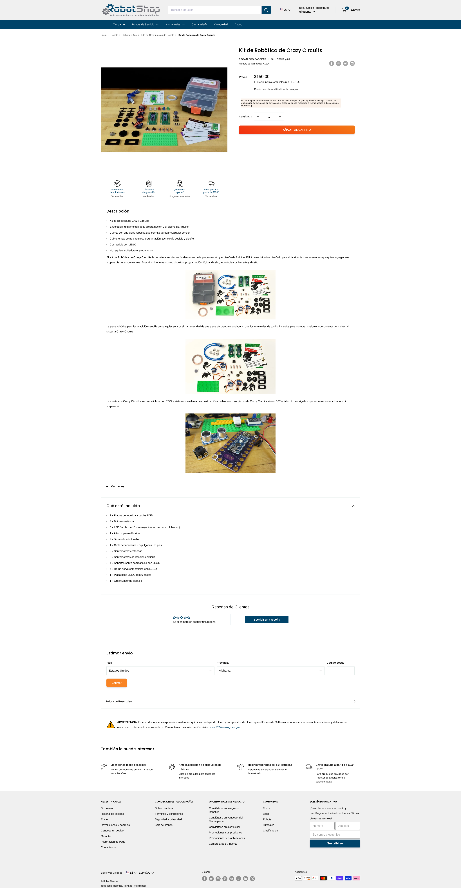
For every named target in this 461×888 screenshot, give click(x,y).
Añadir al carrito (297, 129)
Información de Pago (113, 841)
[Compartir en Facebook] (331, 63)
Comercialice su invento (223, 843)
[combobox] (215, 10)
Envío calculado (263, 89)
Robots (114, 35)
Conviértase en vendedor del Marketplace (226, 819)
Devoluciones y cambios (115, 824)
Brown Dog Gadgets (252, 59)
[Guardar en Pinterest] (338, 63)
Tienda (117, 24)
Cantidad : (245, 116)
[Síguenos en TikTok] (238, 878)
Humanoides (173, 24)
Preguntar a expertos (179, 196)
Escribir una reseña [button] (267, 619)
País (109, 662)
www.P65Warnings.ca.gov (224, 727)
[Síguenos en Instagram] (218, 878)
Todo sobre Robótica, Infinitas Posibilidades (124, 885)
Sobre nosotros (164, 808)
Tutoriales (268, 824)
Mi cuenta (305, 11)
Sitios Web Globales (111, 872)
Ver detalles (117, 196)
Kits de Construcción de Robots (157, 35)
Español (145, 872)
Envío (104, 819)
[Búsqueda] (266, 10)
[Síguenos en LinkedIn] (245, 878)
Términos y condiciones (169, 813)
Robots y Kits (129, 35)
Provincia (223, 662)
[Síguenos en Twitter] (211, 878)
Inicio (103, 35)
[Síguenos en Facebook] (204, 878)
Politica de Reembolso (119, 701)
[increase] (280, 116)
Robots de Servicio (143, 24)
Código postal (335, 662)
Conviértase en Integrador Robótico (224, 810)
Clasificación (270, 830)
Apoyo (238, 24)
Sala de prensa (164, 824)
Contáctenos (108, 847)
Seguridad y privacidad (168, 819)
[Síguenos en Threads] (252, 878)
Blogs (266, 813)
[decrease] (258, 116)
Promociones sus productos (225, 832)
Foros (266, 808)
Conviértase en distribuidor (224, 826)
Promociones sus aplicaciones (227, 838)
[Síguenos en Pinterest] (224, 878)
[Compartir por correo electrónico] (352, 63)
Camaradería (199, 24)
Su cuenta (107, 808)
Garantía (106, 836)
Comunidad (221, 24)
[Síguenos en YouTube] (231, 878)
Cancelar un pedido (112, 830)
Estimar (117, 682)
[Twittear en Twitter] (345, 63)
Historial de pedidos (112, 813)
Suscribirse (335, 843)
